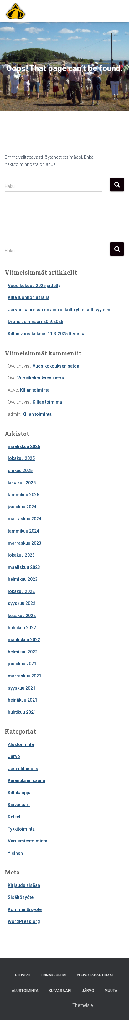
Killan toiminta (34, 390)
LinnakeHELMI (53, 975)
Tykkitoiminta (21, 829)
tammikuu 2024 (23, 530)
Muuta (111, 990)
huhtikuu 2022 (22, 627)
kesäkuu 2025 (22, 482)
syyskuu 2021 (21, 688)
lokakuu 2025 (21, 458)
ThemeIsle (82, 1005)
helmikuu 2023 (23, 579)
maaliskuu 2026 (24, 446)
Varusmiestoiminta (27, 840)
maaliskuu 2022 (24, 639)
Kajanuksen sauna (26, 780)
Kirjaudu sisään (24, 885)
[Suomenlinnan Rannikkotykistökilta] (15, 11)
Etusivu (22, 975)
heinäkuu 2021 (22, 700)
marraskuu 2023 (24, 543)
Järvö (14, 756)
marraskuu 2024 (24, 518)
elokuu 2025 (20, 470)
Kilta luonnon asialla (28, 297)
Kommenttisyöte (25, 909)
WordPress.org (24, 921)
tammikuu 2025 (23, 494)
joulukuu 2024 (22, 506)
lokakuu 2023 (21, 555)
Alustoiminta (21, 744)
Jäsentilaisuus (23, 768)
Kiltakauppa (20, 792)
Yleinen (15, 853)
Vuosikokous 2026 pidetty (34, 285)
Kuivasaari (19, 804)
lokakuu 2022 (21, 591)
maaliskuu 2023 (24, 567)
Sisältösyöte (21, 897)
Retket (14, 816)
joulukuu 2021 (22, 663)
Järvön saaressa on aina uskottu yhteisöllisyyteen (59, 309)
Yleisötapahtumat (95, 975)
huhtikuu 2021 (22, 712)
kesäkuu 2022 (22, 615)
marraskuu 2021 (24, 675)
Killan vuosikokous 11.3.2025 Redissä (46, 333)
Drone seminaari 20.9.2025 (35, 321)
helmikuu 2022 (23, 651)
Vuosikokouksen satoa (56, 365)
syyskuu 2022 (21, 603)
